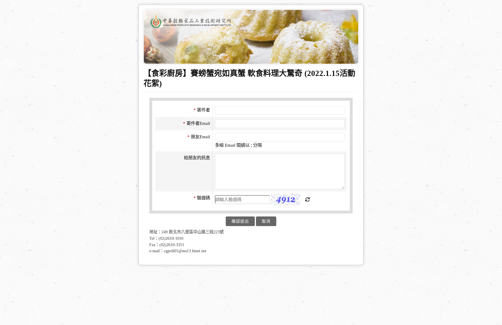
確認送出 (240, 221)
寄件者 (201, 109)
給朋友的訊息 (197, 157)
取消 (266, 221)
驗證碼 (201, 197)
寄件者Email (196, 123)
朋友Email (198, 136)
